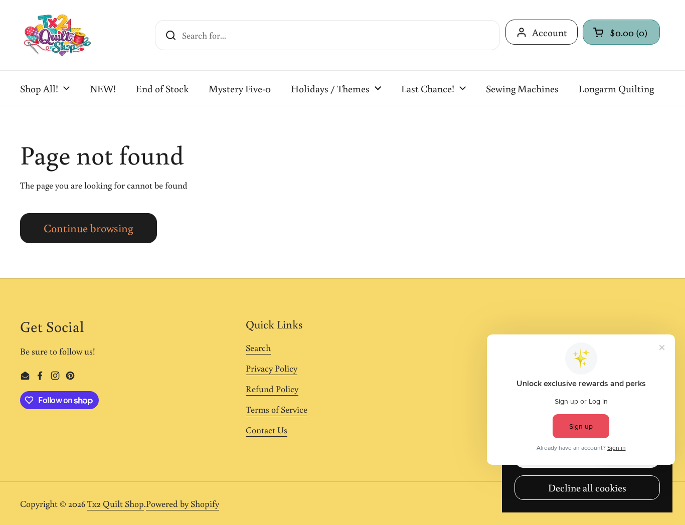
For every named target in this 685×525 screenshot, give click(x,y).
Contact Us (266, 430)
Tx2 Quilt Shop (115, 503)
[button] (621, 32)
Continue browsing (88, 228)
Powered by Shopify (182, 503)
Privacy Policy (271, 368)
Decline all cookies (587, 487)
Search (258, 347)
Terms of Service (276, 409)
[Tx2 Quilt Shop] (57, 35)
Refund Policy (272, 389)
